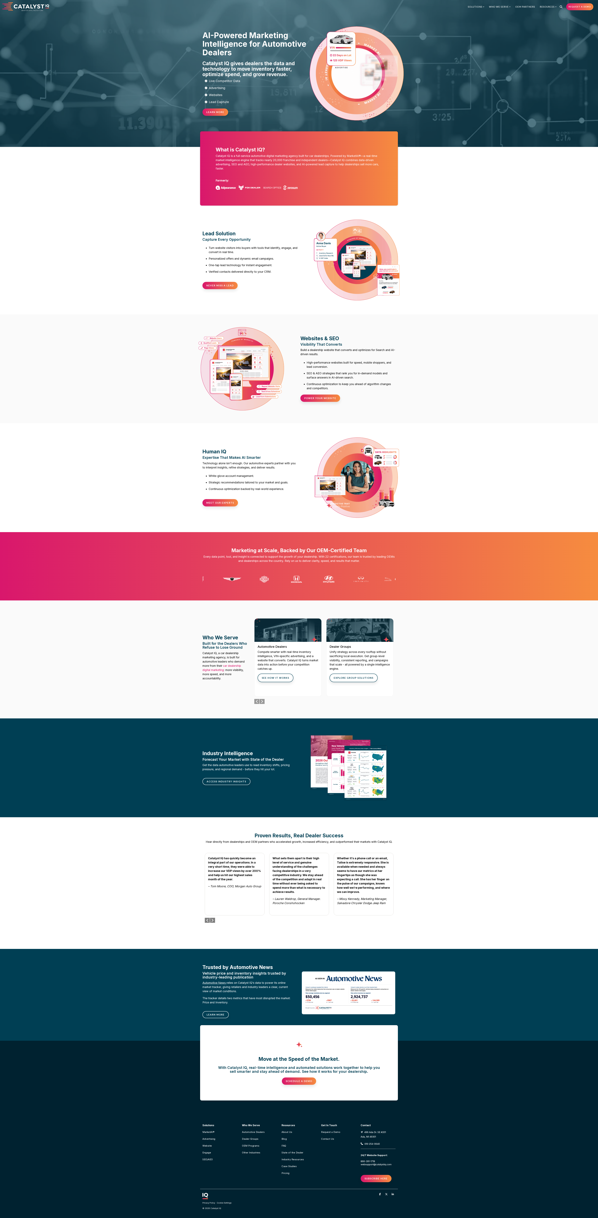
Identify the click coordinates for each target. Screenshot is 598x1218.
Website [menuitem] (207, 1145)
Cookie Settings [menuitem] (224, 1203)
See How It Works (275, 677)
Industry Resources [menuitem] (293, 1159)
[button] (380, 1194)
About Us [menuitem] (287, 1132)
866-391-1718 (368, 1161)
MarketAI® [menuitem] (208, 1132)
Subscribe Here (376, 1178)
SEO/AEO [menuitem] (207, 1159)
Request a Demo (580, 6)
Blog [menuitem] (284, 1138)
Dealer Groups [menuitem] (250, 1138)
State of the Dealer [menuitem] (292, 1152)
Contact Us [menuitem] (327, 1138)
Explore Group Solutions (353, 677)
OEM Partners (525, 6)
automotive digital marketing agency (274, 156)
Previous (256, 701)
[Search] (561, 6)
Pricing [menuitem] (286, 1173)
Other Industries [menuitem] (251, 1152)
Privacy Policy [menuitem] (208, 1203)
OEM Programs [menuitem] (250, 1145)
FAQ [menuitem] (284, 1145)
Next (262, 701)
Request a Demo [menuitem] (330, 1132)
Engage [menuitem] (206, 1152)
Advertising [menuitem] (208, 1138)
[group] (288, 657)
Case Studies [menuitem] (289, 1166)
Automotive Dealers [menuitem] (253, 1132)
